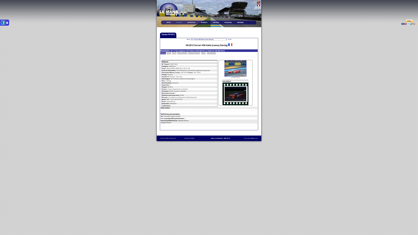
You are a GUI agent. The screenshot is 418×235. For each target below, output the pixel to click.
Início (169, 22)
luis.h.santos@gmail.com (251, 138)
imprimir (240, 22)
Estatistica (191, 22)
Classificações (211, 53)
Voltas (203, 53)
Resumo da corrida (194, 53)
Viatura (163, 53)
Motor (174, 53)
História (216, 22)
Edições (179, 22)
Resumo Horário (182, 53)
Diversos (204, 22)
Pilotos (169, 53)
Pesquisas (228, 22)
